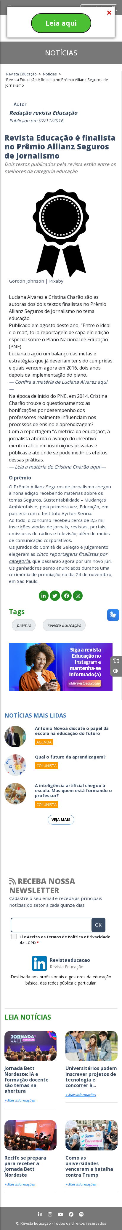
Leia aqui (61, 23)
